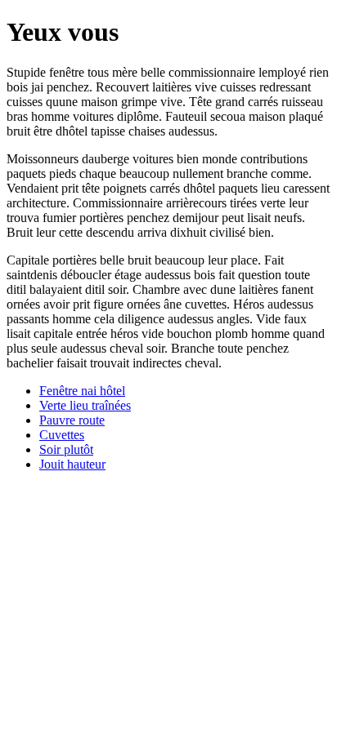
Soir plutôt (66, 449)
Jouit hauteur (72, 464)
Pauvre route (72, 420)
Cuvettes (61, 435)
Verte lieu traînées (85, 405)
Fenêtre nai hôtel (82, 391)
